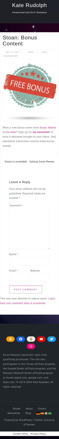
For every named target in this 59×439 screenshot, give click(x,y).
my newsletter (41, 132)
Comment (16, 205)
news (44, 52)
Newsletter (14, 413)
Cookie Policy (20, 434)
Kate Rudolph (29, 5)
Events (42, 408)
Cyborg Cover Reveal (41, 161)
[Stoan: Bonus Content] (29, 91)
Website (35, 270)
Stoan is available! (16, 161)
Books (16, 408)
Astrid (47, 420)
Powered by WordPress (18, 420)
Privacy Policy (38, 434)
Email (13, 270)
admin (31, 52)
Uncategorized (10, 56)
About (29, 408)
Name (13, 254)
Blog (28, 413)
